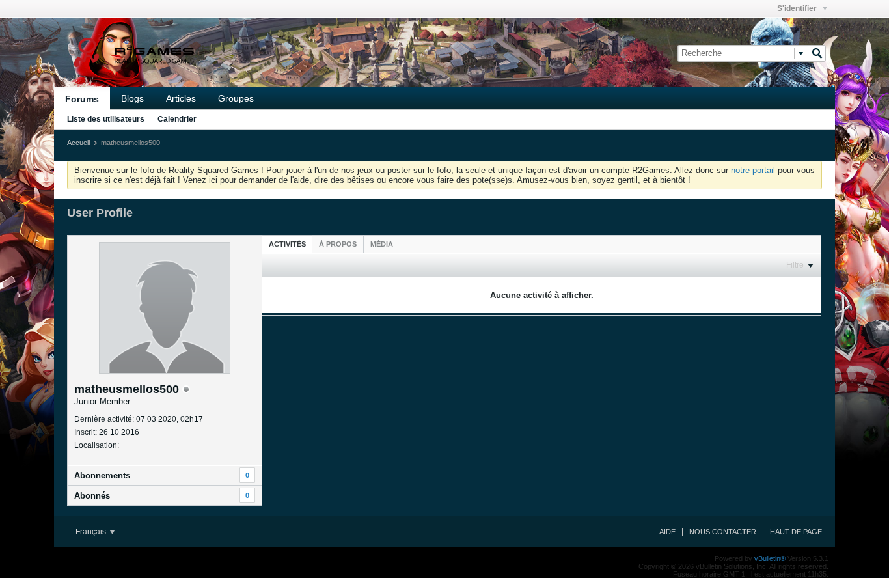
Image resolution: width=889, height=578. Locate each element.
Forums (82, 99)
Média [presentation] (381, 244)
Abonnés (92, 496)
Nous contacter (722, 532)
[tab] (287, 244)
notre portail (753, 170)
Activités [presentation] (287, 244)
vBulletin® (770, 558)
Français (91, 531)
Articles (181, 98)
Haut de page (796, 532)
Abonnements (102, 475)
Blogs (132, 98)
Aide (667, 532)
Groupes (236, 98)
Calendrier (177, 119)
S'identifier (798, 8)
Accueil (78, 142)
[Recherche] (817, 53)
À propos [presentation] (338, 244)
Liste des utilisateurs (105, 119)
